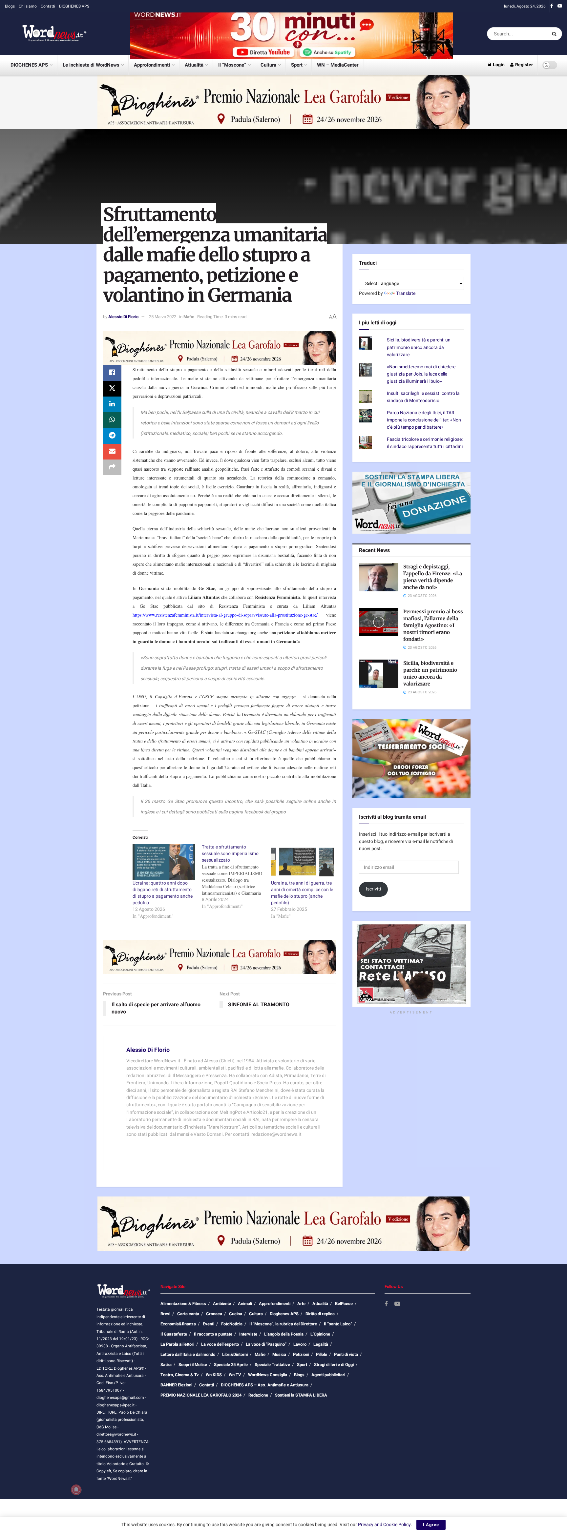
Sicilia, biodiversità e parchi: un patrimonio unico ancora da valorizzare (419, 347)
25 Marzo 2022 (162, 317)
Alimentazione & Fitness (183, 1303)
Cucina (235, 1314)
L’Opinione (320, 1334)
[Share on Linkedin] (112, 404)
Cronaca (214, 1314)
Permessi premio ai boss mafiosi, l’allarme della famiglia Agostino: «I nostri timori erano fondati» (433, 625)
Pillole (321, 1354)
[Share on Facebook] (112, 373)
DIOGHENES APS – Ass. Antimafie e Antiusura (264, 1385)
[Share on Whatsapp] (112, 420)
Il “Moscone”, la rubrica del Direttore (283, 1324)
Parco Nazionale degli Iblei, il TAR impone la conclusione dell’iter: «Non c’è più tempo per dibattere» (424, 420)
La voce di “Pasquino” (266, 1344)
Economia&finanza (178, 1324)
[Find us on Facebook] (551, 6)
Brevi (165, 1314)
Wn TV (235, 1375)
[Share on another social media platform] (112, 467)
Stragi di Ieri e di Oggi (334, 1364)
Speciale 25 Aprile (231, 1364)
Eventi (208, 1324)
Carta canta (188, 1314)
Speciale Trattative (272, 1364)
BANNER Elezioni (176, 1385)
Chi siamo (28, 6)
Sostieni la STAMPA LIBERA (301, 1395)
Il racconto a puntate (213, 1334)
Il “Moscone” (232, 65)
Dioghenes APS (284, 1314)
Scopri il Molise (192, 1364)
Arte (301, 1303)
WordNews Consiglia (267, 1375)
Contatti (48, 6)
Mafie (188, 317)
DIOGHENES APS (74, 6)
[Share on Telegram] (112, 436)
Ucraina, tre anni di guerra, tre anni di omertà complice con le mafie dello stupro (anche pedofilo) (302, 893)
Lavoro (299, 1344)
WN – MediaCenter (337, 65)
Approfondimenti (152, 65)
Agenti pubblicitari (328, 1375)
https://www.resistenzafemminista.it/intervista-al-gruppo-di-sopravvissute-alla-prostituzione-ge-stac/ (225, 615)
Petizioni (301, 1354)
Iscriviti (373, 889)
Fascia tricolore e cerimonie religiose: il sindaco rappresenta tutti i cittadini (425, 443)
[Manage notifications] (76, 1489)
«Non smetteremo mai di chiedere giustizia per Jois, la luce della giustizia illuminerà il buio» (421, 374)
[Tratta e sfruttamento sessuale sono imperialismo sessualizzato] (236, 877)
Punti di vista (346, 1354)
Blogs (10, 6)
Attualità (194, 65)
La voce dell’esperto (220, 1344)
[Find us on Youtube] (559, 6)
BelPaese (344, 1303)
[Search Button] (555, 33)
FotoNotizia (231, 1324)
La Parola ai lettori (177, 1344)
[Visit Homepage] (46, 33)
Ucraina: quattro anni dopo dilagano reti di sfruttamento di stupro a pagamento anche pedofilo (163, 893)
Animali (245, 1303)
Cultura (268, 65)
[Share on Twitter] (112, 389)
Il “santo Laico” (338, 1324)
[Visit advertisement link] (291, 33)
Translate (405, 293)
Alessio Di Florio (123, 317)
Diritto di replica (320, 1314)
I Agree (431, 1525)
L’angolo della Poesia (284, 1334)
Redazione (258, 1395)
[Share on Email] (112, 452)
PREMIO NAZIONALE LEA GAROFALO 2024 (201, 1395)
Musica (279, 1354)
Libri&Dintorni (235, 1354)
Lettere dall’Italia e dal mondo (187, 1354)
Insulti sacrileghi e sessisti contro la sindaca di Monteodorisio (423, 397)
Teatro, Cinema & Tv (179, 1375)
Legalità (320, 1344)
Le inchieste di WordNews (91, 65)
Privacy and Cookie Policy (384, 1524)
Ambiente (222, 1303)
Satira (166, 1364)
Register (523, 64)
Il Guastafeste (173, 1334)
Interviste (248, 1334)
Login (498, 64)
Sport (297, 65)
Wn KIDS (214, 1375)
